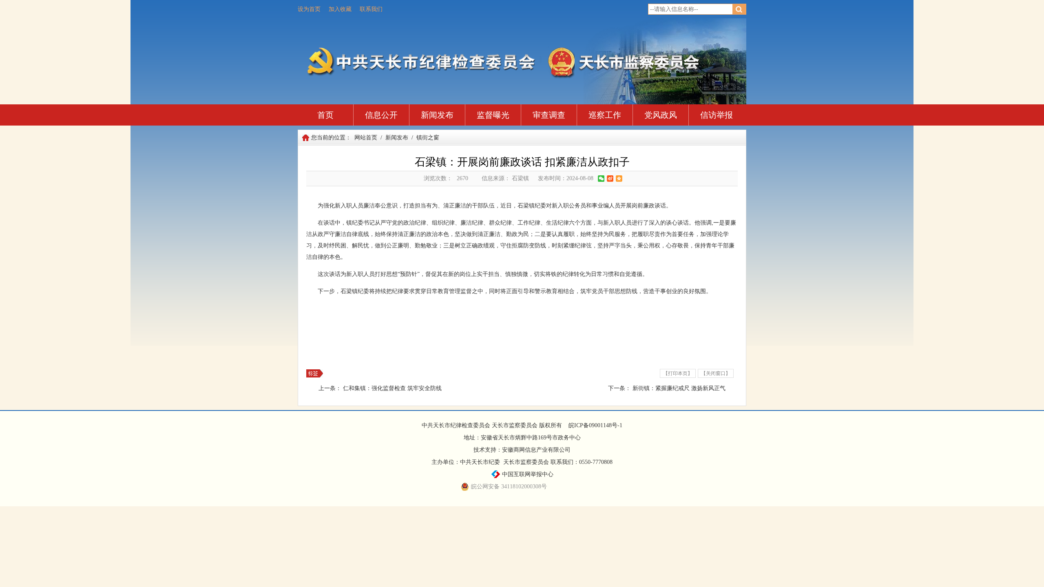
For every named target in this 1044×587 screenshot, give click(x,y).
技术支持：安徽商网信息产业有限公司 (522, 450)
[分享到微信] (601, 178)
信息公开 (381, 114)
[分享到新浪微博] (610, 178)
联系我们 (371, 9)
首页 (325, 114)
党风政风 (660, 114)
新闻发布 (437, 114)
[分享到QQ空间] (619, 178)
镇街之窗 (427, 138)
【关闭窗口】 (715, 373)
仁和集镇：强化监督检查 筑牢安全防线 (392, 388)
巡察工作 (604, 114)
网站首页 (365, 138)
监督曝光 (493, 114)
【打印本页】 (677, 373)
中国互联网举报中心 (526, 474)
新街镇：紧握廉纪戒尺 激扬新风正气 (679, 388)
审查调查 (549, 114)
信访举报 (716, 114)
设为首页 (309, 9)
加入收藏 (340, 9)
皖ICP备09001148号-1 (595, 425)
